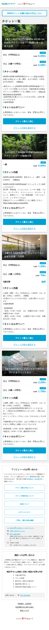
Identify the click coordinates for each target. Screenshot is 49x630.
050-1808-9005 (15, 534)
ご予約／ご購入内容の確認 (24, 520)
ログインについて (24, 512)
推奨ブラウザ (24, 610)
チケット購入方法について (24, 488)
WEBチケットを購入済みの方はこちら (24, 13)
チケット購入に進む (24, 121)
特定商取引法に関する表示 (24, 607)
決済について (24, 504)
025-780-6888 (25, 595)
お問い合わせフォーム (17, 531)
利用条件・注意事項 (34, 479)
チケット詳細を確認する (24, 127)
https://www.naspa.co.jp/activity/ (15, 203)
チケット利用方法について (24, 496)
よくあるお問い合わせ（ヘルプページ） (20, 528)
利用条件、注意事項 (24, 603)
